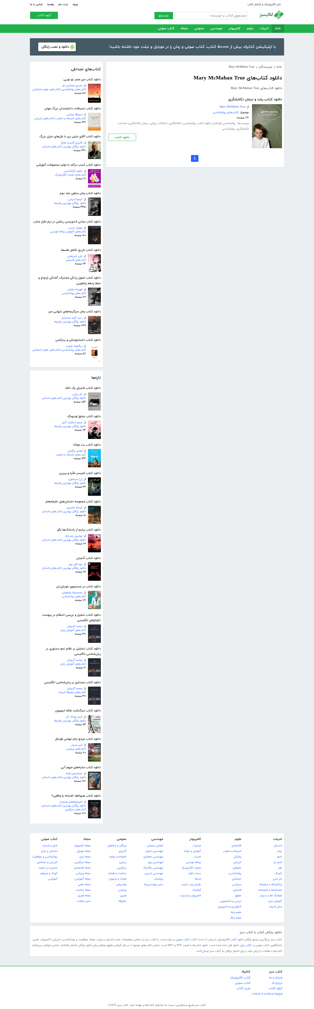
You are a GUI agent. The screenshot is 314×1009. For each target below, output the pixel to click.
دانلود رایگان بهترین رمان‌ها (70, 203)
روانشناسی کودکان (224, 123)
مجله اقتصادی (82, 868)
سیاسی (236, 884)
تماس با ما (36, 4)
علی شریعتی (74, 256)
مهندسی (216, 28)
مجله (184, 28)
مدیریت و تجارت (47, 868)
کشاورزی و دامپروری (229, 907)
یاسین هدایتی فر (72, 86)
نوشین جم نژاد (73, 536)
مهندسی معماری (153, 857)
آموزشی (52, 879)
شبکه (198, 879)
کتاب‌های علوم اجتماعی (46, 89)
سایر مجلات (84, 901)
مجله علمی (84, 884)
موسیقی (121, 884)
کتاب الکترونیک (240, 978)
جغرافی (237, 868)
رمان (279, 851)
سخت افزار (194, 873)
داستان (278, 846)
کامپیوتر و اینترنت (190, 896)
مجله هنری (84, 896)
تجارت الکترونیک (191, 868)
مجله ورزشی (83, 873)
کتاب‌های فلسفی (76, 260)
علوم (250, 28)
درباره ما (277, 983)
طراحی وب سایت (191, 884)
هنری (123, 896)
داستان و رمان (49, 851)
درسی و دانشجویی (230, 901)
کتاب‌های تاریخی (44, 118)
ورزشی (122, 890)
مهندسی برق (155, 862)
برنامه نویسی (193, 862)
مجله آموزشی (83, 879)
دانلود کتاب (122, 137)
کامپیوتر (234, 28)
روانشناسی (228, 129)
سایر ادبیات (275, 907)
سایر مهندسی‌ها (153, 884)
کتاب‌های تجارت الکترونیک (70, 175)
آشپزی (122, 851)
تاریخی (237, 862)
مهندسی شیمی (153, 873)
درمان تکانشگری (138, 123)
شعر (279, 857)
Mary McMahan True (232, 107)
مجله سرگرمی (83, 862)
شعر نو (278, 862)
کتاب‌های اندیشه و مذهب (71, 118)
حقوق (238, 896)
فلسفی (237, 890)
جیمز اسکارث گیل (72, 422)
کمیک (278, 873)
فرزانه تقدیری (74, 508)
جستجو (164, 15)
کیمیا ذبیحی (75, 199)
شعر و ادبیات (49, 846)
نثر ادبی (277, 879)
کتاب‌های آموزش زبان (73, 630)
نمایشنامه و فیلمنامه (270, 890)
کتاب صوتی (166, 28)
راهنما (50, 4)
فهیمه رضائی (74, 289)
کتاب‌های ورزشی (76, 749)
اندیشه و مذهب (232, 851)
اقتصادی (236, 846)
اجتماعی (236, 879)
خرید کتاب (243, 988)
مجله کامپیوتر (82, 846)
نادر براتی (77, 394)
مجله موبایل (84, 851)
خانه (278, 28)
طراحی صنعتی (155, 846)
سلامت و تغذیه (117, 873)
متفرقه (122, 901)
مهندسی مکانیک (153, 868)
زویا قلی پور (75, 564)
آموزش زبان (275, 901)
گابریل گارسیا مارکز (71, 143)
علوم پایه (236, 912)
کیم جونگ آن (74, 717)
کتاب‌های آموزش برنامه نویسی (68, 232)
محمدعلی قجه (74, 773)
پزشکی (237, 857)
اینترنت (196, 846)
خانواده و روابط (118, 857)
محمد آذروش (74, 626)
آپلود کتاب (44, 15)
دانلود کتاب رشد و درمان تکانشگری (255, 99)
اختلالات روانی (158, 123)
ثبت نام (63, 4)
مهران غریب (75, 228)
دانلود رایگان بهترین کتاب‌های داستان (64, 147)
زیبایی (122, 862)
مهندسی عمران (154, 851)
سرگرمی (121, 868)
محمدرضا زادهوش (72, 593)
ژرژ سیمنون (75, 479)
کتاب (248, 945)
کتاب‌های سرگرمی (75, 810)
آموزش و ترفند (192, 851)
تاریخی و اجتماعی (47, 862)
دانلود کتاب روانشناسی (197, 123)
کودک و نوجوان (117, 879)
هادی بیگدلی (74, 451)
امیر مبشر (76, 745)
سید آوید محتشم (72, 318)
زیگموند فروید (74, 346)
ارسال (205, 951)
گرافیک (196, 890)
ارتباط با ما (275, 978)
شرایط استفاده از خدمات (267, 994)
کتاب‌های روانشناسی (74, 89)
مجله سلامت (83, 890)
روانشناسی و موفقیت (44, 857)
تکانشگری (175, 123)
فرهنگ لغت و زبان (271, 896)
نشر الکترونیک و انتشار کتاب (264, 4)
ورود (75, 4)
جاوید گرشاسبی (73, 171)
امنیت (197, 857)
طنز (280, 868)
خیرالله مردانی (74, 115)
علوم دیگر (235, 918)
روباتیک (158, 879)
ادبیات (264, 28)
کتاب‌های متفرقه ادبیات (72, 692)
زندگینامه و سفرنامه (270, 884)
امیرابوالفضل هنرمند (71, 802)
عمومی (199, 28)
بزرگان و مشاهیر (116, 846)
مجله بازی (85, 857)
